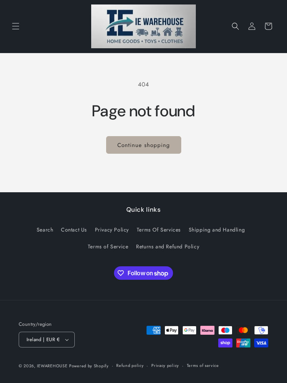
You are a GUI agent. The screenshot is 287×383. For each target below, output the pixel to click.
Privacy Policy (112, 229)
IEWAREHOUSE (52, 366)
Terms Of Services (159, 229)
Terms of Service (108, 246)
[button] (15, 26)
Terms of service (203, 365)
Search (45, 229)
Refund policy (130, 365)
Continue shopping (143, 145)
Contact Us (74, 229)
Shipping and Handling (217, 229)
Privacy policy (165, 365)
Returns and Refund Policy (167, 246)
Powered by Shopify (89, 366)
